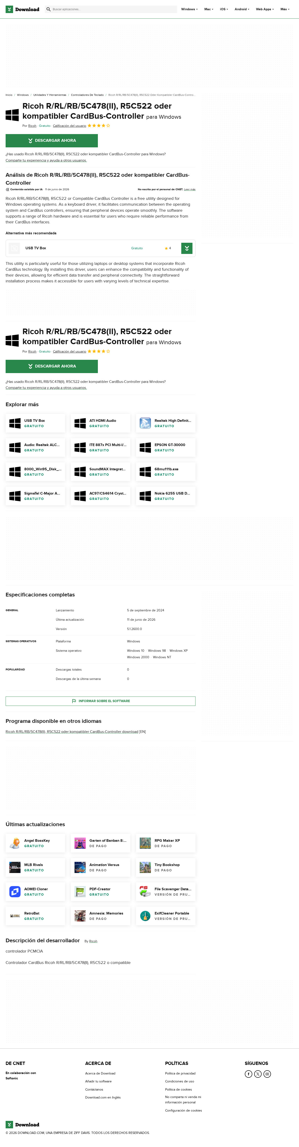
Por (29, 126)
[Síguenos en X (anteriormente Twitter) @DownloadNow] (258, 1074)
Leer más (190, 189)
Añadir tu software (98, 1082)
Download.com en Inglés (103, 1098)
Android (241, 9)
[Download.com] (22, 9)
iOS (222, 9)
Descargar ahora (55, 140)
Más (284, 9)
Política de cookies (178, 1090)
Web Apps (263, 9)
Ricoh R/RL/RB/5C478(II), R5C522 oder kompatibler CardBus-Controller (101, 111)
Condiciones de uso (179, 1082)
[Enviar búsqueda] (48, 9)
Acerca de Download (100, 1073)
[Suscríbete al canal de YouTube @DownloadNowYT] (267, 1074)
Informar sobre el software (104, 701)
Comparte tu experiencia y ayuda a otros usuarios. (46, 160)
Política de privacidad (180, 1073)
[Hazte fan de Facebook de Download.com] (248, 1074)
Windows (188, 9)
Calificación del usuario (69, 126)
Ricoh (93, 941)
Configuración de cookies (183, 1110)
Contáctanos (94, 1090)
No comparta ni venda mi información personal (183, 1100)
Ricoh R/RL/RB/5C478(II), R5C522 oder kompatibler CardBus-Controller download (72, 732)
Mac (207, 9)
